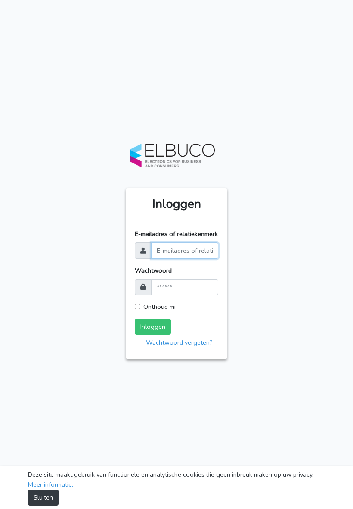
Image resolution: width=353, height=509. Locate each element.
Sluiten (43, 497)
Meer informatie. (50, 484)
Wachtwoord (153, 270)
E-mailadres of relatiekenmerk (176, 233)
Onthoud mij (160, 306)
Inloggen (152, 326)
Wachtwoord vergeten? (179, 342)
